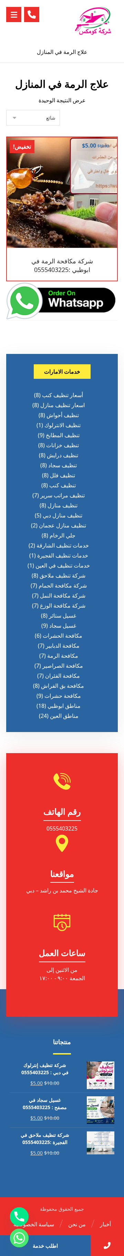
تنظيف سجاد (62, 465)
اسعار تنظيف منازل (62, 405)
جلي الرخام (62, 535)
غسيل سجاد (62, 625)
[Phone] (19, 1216)
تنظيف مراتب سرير (62, 495)
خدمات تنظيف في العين (62, 565)
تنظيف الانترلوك (62, 425)
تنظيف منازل (63, 505)
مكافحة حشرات (62, 696)
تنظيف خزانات (62, 445)
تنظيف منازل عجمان (62, 525)
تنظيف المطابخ (63, 435)
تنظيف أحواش (62, 415)
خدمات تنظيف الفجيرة (62, 555)
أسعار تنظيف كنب (62, 395)
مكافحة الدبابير (63, 645)
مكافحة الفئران (62, 675)
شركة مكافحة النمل (62, 595)
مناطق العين (64, 716)
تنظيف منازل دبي (62, 515)
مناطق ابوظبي (64, 706)
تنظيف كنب (62, 485)
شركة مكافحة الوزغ (62, 605)
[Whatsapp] (19, 1238)
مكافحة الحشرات (62, 635)
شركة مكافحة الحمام (63, 585)
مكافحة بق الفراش (62, 686)
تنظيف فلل (62, 475)
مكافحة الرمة (62, 655)
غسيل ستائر (62, 615)
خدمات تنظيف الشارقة (63, 545)
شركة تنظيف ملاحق (62, 575)
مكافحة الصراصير (62, 665)
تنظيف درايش (62, 455)
